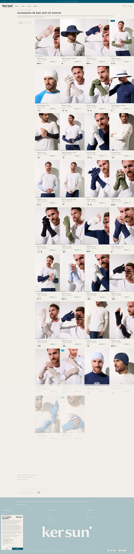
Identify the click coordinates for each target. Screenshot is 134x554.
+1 (67, 110)
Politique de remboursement (8, 551)
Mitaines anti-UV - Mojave (67, 246)
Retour (49, 514)
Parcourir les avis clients (73, 1)
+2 (42, 63)
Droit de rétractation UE (52, 520)
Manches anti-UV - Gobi (115, 58)
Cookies (18, 552)
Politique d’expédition (36, 551)
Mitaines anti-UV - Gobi (41, 58)
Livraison (49, 512)
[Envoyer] (39, 492)
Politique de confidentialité (18, 551)
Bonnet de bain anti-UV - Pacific (43, 105)
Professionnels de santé (52, 519)
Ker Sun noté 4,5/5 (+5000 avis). (25, 477)
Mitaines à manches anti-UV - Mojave (69, 152)
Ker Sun (38, 57)
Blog (87, 514)
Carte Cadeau (50, 517)
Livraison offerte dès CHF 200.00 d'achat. (27, 475)
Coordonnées (61, 551)
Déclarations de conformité (91, 517)
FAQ (3, 513)
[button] (52, 61)
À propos (88, 512)
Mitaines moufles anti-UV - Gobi (117, 246)
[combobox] (5, 1)
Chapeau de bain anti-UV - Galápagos (69, 58)
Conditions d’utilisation (28, 551)
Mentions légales (56, 551)
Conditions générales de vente (46, 551)
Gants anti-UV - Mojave (66, 105)
